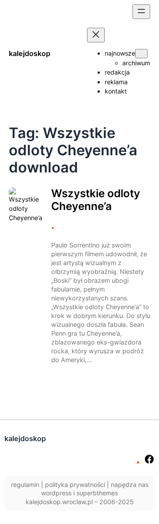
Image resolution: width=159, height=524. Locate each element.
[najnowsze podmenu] (141, 53)
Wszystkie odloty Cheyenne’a (95, 200)
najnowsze (120, 53)
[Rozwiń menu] (141, 11)
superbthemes (97, 493)
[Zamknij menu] (96, 35)
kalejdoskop (29, 53)
